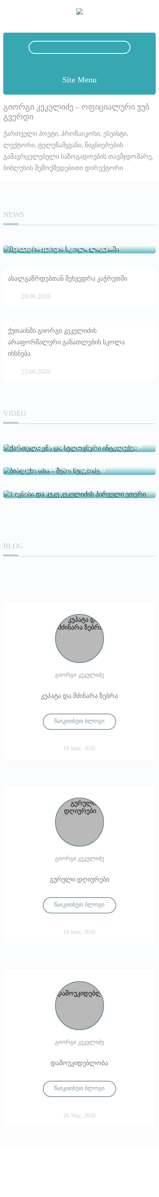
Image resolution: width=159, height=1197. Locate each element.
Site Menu (79, 79)
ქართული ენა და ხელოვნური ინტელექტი (79, 445)
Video (14, 413)
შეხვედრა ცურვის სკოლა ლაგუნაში (65, 247)
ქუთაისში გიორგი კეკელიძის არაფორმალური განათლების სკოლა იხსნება (66, 342)
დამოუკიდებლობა (79, 1063)
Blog (13, 546)
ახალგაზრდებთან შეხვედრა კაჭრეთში (67, 278)
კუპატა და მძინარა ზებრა (79, 695)
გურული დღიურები (79, 879)
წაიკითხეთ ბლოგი (79, 721)
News (13, 215)
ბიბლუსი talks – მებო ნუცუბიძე (60, 468)
